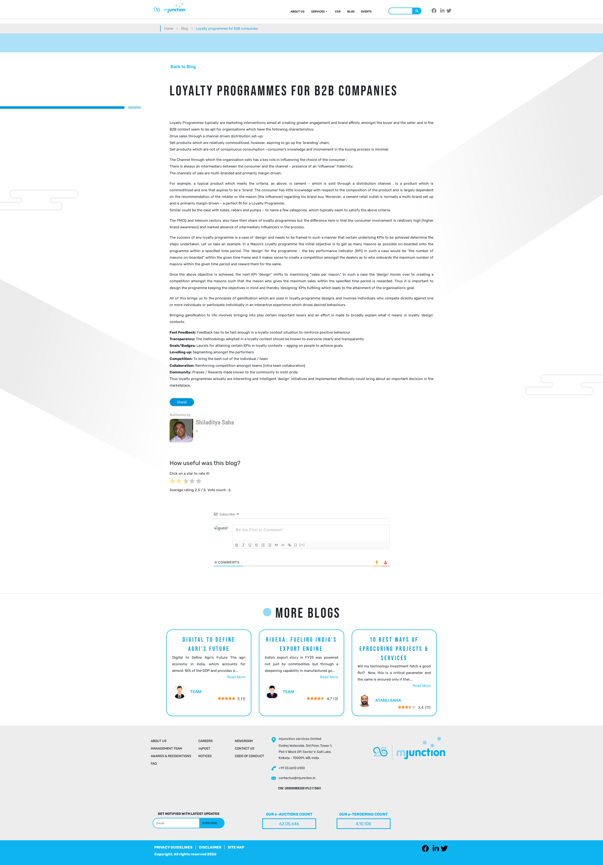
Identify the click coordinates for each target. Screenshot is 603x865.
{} (295, 545)
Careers (205, 741)
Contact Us (244, 749)
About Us (297, 11)
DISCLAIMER (210, 847)
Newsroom (244, 741)
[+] (302, 545)
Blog (350, 11)
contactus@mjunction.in (297, 778)
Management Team (166, 749)
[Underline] (250, 545)
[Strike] (256, 545)
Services (318, 11)
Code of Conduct (249, 756)
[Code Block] (283, 545)
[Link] (289, 545)
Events (366, 11)
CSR (338, 11)
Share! (182, 402)
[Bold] (236, 545)
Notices (205, 756)
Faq (154, 764)
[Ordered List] (263, 545)
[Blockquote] (276, 545)
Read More (236, 677)
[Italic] (243, 545)
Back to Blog (183, 66)
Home (168, 28)
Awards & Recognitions (171, 756)
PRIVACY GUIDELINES (173, 847)
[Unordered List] (269, 545)
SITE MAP (236, 847)
